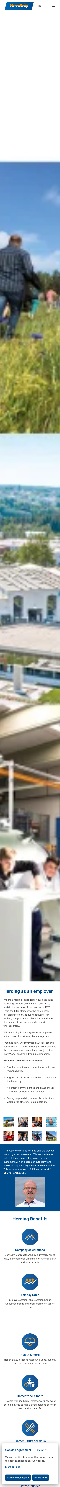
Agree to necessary (18, 1477)
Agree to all (40, 1477)
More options (12, 1466)
